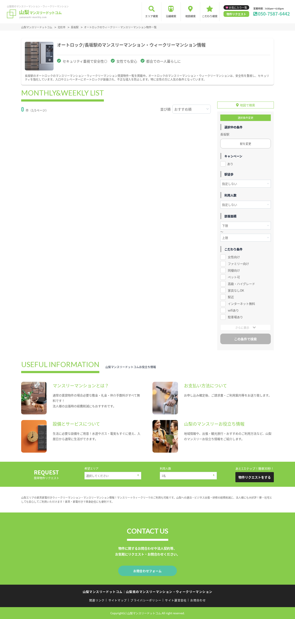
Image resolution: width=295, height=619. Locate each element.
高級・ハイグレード (241, 284)
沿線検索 (171, 16)
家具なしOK (236, 290)
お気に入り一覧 (238, 7)
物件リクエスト (236, 14)
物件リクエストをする (254, 477)
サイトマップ (117, 600)
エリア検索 (151, 16)
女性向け (234, 257)
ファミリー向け (238, 263)
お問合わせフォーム (147, 571)
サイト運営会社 (176, 600)
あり (230, 164)
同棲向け (234, 270)
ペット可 (234, 277)
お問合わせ (198, 600)
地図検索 (190, 16)
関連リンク (97, 600)
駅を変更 (245, 144)
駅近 (231, 297)
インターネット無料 (241, 303)
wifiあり (233, 310)
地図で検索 (247, 105)
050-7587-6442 (274, 13)
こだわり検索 (209, 16)
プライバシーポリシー (145, 600)
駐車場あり (235, 317)
